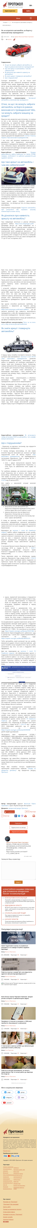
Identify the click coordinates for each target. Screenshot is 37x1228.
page (9, 1092)
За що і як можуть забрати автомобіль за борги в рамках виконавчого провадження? (19, 66)
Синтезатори (6, 1176)
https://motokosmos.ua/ (8, 1174)
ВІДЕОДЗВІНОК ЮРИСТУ (13, 905)
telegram (9, 1097)
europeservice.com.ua (8, 1182)
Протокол (4, 772)
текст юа (5, 1184)
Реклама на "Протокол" (10, 1202)
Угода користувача (9, 1212)
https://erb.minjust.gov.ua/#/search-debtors (15, 309)
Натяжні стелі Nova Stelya (19, 1185)
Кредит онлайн (8, 1217)
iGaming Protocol (8, 1219)
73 (34, 651)
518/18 (33, 558)
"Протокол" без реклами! (10, 1204)
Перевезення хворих (18, 1173)
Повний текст (6, 1151)
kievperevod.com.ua (7, 1188)
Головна (5, 22)
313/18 (3, 480)
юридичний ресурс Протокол (18, 808)
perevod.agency (6, 1178)
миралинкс (5, 1170)
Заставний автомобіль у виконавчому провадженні (18, 99)
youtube (9, 1103)
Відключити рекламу (18, 832)
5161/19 (23, 724)
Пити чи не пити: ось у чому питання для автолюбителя (18, 323)
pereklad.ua (16, 1167)
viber (22, 1097)
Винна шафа (16, 1171)
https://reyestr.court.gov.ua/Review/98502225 (15, 638)
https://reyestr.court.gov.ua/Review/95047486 (19, 631)
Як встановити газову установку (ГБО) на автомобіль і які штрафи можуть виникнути (18, 437)
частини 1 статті (19, 530)
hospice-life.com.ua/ (18, 1175)
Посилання (5, 1186)
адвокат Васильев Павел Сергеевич (24, 36)
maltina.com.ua (17, 1179)
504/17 (33, 548)
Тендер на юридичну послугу (12, 1209)
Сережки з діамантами (8, 1167)
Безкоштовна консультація (16, 898)
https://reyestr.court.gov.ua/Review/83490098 (15, 730)
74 (27, 719)
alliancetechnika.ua (7, 1169)
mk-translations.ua (18, 1177)
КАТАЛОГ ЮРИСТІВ (11, 919)
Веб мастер (5, 1172)
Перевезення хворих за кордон (19, 1188)
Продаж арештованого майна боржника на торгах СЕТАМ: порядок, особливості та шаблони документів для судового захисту (18, 155)
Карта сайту (7, 1207)
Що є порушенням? (11, 78)
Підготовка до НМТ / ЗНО (19, 1169)
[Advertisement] (18, 254)
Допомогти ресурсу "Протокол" (12, 1214)
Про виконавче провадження (17, 137)
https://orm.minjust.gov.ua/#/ (24, 224)
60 (27, 530)
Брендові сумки (17, 1183)
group (22, 1092)
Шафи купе (16, 1181)
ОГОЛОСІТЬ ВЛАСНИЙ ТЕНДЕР (15, 913)
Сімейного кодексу (7, 653)
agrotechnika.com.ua (7, 1180)
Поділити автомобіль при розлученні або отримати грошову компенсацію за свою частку (18, 209)
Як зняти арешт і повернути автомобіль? (18, 76)
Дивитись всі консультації (18, 1083)
